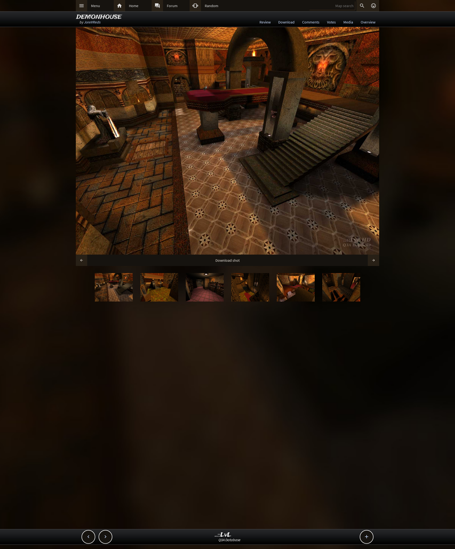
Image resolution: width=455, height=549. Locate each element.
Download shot (227, 260)
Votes (331, 22)
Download (286, 22)
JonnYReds (92, 22)
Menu (95, 5)
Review (265, 22)
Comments (310, 22)
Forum (172, 5)
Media (348, 22)
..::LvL (223, 535)
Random (211, 5)
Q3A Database (229, 539)
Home (133, 5)
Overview (368, 22)
